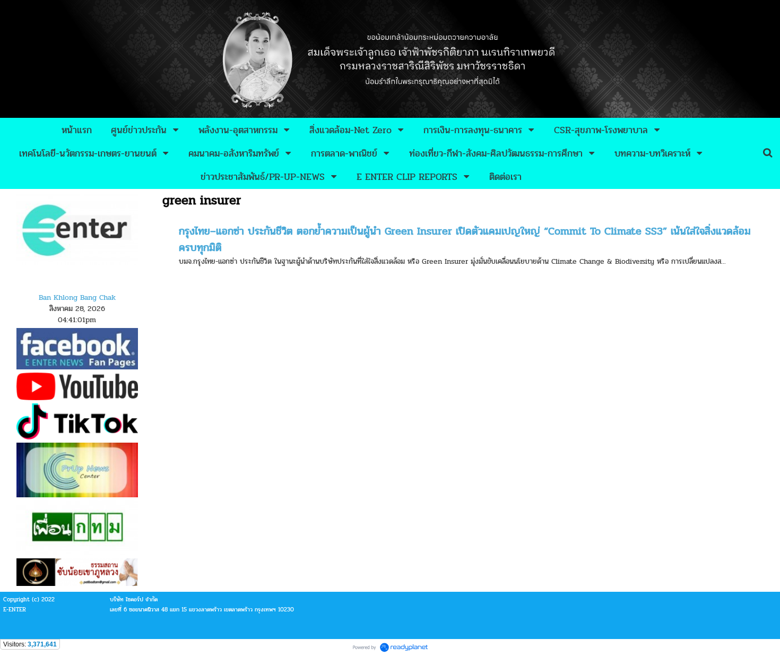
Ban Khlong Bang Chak (77, 297)
